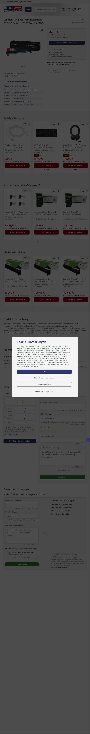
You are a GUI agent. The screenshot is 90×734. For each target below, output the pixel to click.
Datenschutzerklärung (30, 366)
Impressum (38, 392)
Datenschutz (51, 392)
